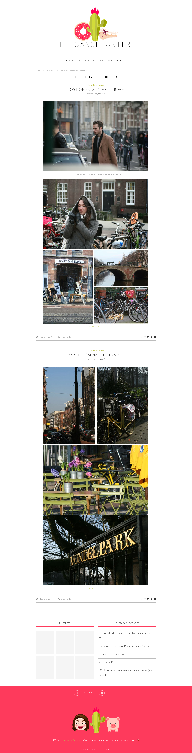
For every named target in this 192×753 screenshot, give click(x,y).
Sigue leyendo (96, 327)
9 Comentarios (67, 337)
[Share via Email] (155, 337)
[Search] (125, 60)
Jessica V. (101, 94)
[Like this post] (141, 337)
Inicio (71, 60)
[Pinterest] (120, 60)
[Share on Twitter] (148, 337)
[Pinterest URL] (45, 642)
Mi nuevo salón (106, 662)
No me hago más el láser (111, 654)
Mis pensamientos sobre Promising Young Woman (124, 646)
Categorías (104, 61)
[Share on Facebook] (145, 337)
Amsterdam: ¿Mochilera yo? (96, 355)
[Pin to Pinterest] (151, 337)
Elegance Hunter (71, 740)
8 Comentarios (67, 599)
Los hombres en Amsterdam (96, 90)
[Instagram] (117, 60)
